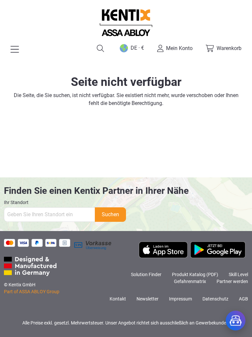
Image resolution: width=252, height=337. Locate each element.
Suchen (110, 214)
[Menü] (15, 49)
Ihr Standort (16, 202)
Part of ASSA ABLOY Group (31, 291)
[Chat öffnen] (235, 320)
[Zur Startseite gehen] (126, 22)
